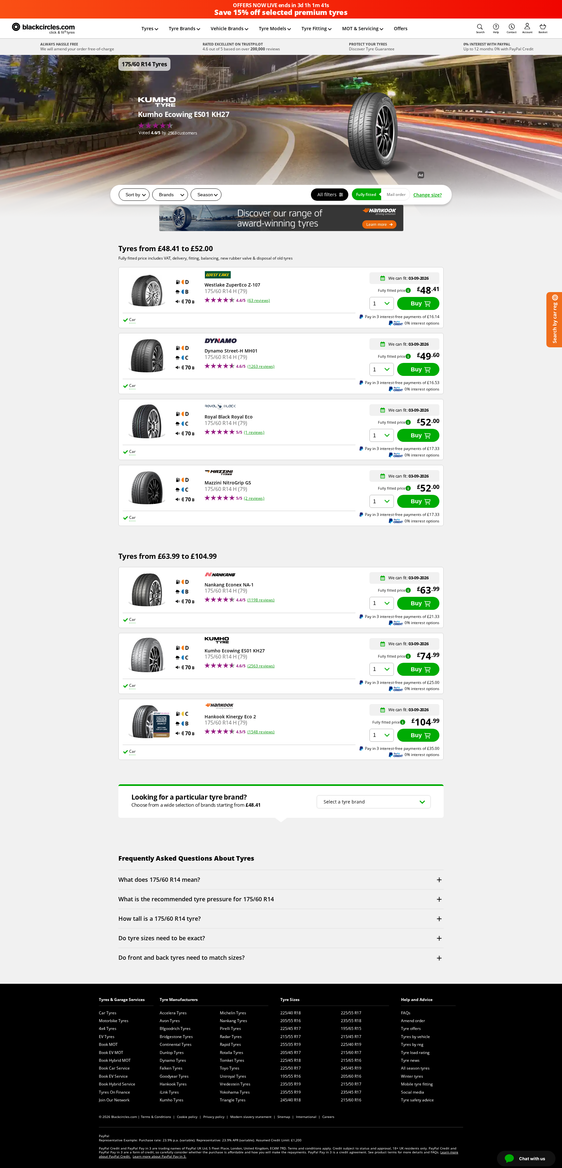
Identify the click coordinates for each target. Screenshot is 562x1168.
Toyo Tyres (229, 1068)
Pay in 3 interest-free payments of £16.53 (402, 382)
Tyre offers (411, 1028)
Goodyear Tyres (174, 1076)
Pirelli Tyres (230, 1028)
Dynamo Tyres (173, 1060)
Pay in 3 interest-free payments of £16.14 (402, 316)
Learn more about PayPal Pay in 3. (159, 1156)
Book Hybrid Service (117, 1084)
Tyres (147, 28)
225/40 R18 (290, 1013)
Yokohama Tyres (235, 1092)
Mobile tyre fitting (417, 1084)
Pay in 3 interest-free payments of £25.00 (402, 682)
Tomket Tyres (232, 1060)
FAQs (405, 1013)
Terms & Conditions (156, 1116)
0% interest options (422, 323)
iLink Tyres (169, 1092)
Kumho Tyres (171, 1100)
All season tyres (415, 1068)
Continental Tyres (176, 1044)
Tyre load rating (415, 1052)
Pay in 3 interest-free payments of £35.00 (402, 748)
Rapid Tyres (230, 1044)
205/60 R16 (351, 1076)
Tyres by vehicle (415, 1036)
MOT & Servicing (360, 28)
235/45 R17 (351, 1092)
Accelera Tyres (173, 1013)
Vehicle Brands (227, 28)
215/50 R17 (351, 1084)
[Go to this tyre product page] (183, 116)
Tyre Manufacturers (179, 999)
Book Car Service (114, 1068)
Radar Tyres (231, 1036)
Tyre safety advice (417, 1100)
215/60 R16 (351, 1100)
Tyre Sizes (290, 999)
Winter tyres (412, 1076)
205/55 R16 (290, 1020)
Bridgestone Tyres (176, 1036)
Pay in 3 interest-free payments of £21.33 (402, 616)
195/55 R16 (290, 1076)
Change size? (427, 195)
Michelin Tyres (233, 1013)
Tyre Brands (182, 28)
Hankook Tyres (173, 1084)
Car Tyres (107, 1013)
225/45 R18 (290, 1060)
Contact (511, 32)
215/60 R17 (351, 1052)
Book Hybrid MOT (115, 1060)
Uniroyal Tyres (233, 1076)
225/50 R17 (290, 1068)
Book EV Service (113, 1076)
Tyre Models (272, 28)
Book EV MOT (111, 1052)
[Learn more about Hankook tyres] (281, 218)
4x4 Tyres (107, 1028)
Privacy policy (213, 1116)
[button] (480, 28)
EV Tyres (106, 1036)
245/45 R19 (351, 1068)
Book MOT (108, 1044)
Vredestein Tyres (235, 1084)
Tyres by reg (412, 1044)
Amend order (413, 1020)
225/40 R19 (351, 1044)
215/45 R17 (351, 1036)
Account (527, 32)
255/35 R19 (290, 1044)
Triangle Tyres (233, 1100)
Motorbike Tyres (113, 1020)
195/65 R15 (351, 1028)
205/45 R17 (290, 1052)
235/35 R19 (290, 1084)
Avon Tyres (170, 1020)
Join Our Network (114, 1100)
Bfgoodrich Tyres (175, 1028)
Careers (328, 1116)
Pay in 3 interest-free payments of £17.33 (402, 448)
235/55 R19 (290, 1092)
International (306, 1116)
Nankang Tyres (233, 1020)
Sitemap (283, 1116)
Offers (401, 28)
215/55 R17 (290, 1036)
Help (496, 32)
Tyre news (410, 1060)
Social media (412, 1092)
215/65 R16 (351, 1060)
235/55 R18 (351, 1020)
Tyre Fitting (314, 28)
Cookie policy (187, 1116)
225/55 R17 (351, 1013)
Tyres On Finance (114, 1092)
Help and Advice (417, 999)
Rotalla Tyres (231, 1052)
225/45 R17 (290, 1028)
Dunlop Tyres (172, 1052)
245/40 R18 (290, 1100)
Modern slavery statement (251, 1116)
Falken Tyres (171, 1068)
